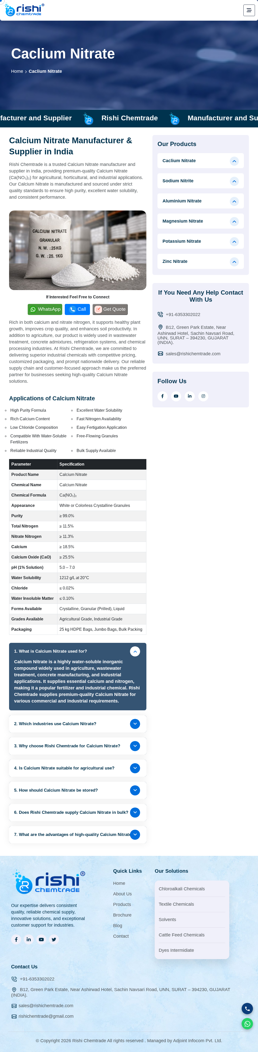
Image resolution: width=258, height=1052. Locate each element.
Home (17, 71)
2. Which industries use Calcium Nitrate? (55, 723)
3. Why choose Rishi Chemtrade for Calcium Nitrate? (67, 746)
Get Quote (114, 309)
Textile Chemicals (176, 904)
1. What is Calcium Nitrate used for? (50, 651)
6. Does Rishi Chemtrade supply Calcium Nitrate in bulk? (71, 812)
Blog (117, 925)
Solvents (167, 919)
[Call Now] (247, 1008)
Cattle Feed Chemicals (182, 934)
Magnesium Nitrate (183, 221)
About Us (122, 894)
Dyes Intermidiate (176, 950)
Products (122, 904)
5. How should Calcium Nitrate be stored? (56, 790)
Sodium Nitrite (178, 180)
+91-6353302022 (182, 314)
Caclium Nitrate (45, 71)
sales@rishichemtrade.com (192, 353)
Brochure (122, 915)
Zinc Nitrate (175, 261)
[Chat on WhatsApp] (247, 1023)
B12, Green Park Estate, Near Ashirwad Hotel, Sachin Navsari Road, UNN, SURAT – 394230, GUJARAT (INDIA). (195, 335)
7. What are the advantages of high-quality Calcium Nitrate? (74, 834)
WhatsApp (49, 309)
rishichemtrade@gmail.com (46, 1016)
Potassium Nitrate (182, 241)
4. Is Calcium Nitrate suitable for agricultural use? (64, 768)
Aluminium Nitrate (182, 200)
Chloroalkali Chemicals (182, 888)
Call (82, 309)
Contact (121, 936)
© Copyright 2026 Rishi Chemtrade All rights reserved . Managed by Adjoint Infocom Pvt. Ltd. (129, 1040)
